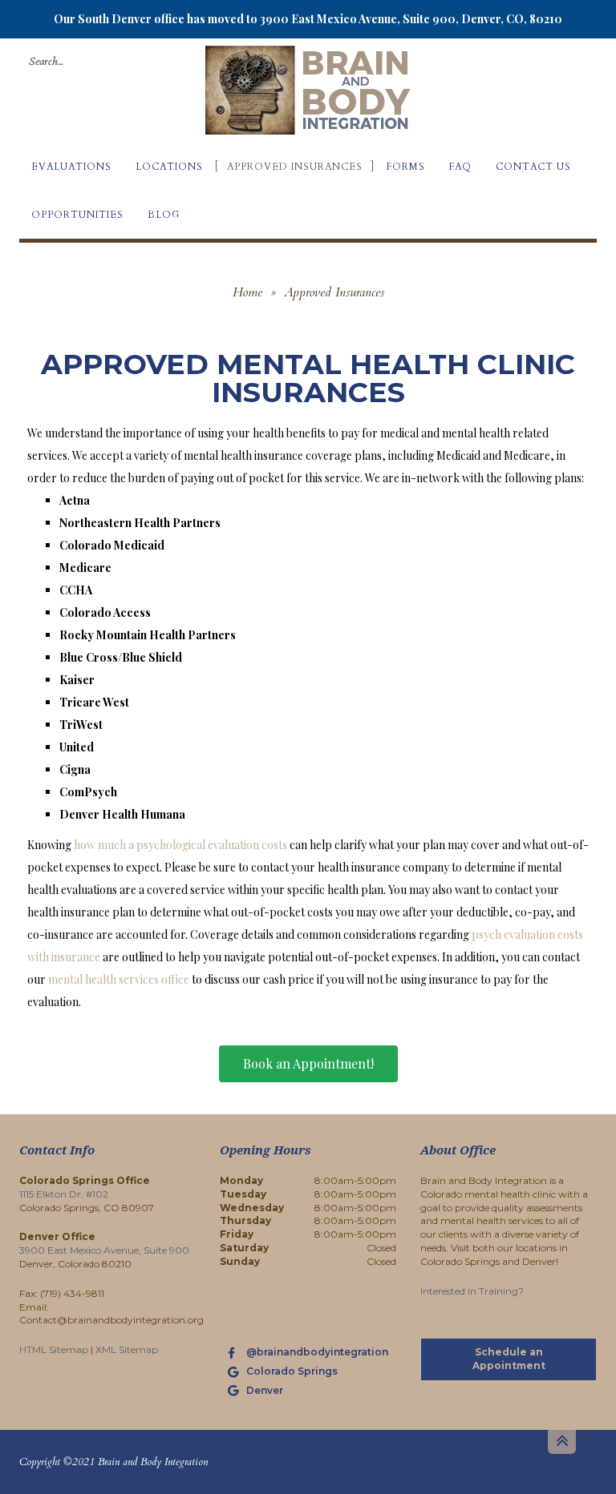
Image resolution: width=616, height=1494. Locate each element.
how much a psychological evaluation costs (180, 844)
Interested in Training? (472, 1291)
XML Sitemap (126, 1349)
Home (247, 292)
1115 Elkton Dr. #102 (63, 1194)
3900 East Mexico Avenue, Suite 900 (104, 1250)
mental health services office (118, 979)
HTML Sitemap (53, 1349)
